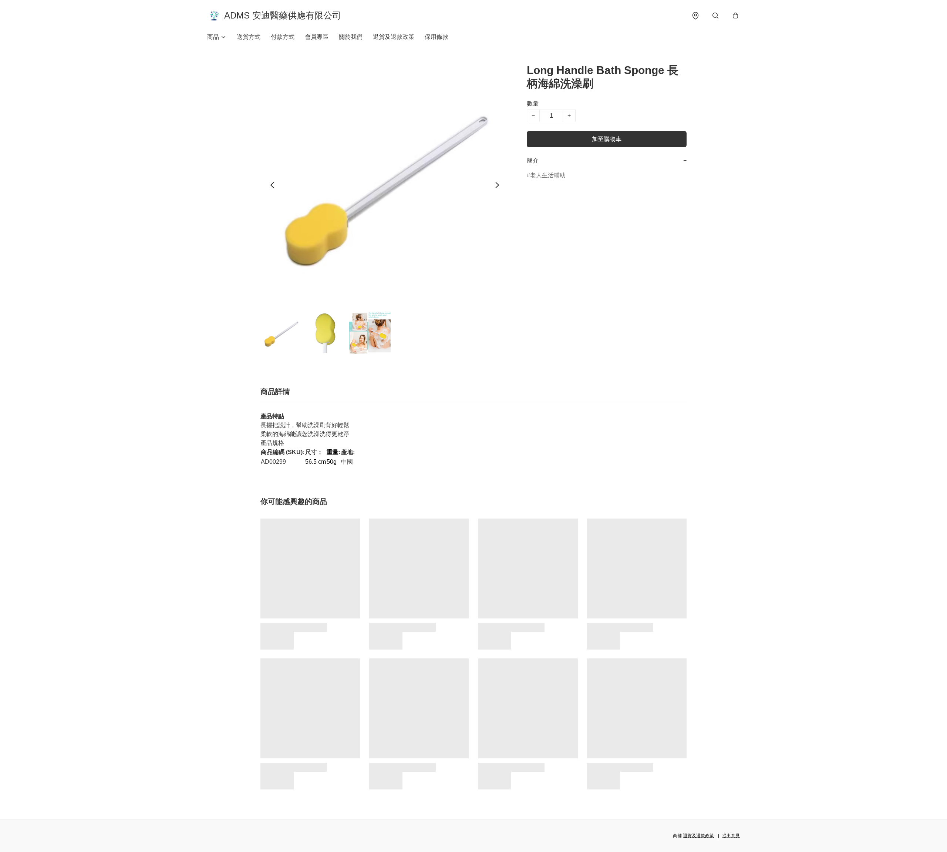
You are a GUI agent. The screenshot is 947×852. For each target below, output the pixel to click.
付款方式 (282, 37)
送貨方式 (248, 37)
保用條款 (436, 37)
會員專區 (316, 37)
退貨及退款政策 (393, 37)
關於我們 (351, 37)
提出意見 (731, 835)
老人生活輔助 (548, 175)
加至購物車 (606, 139)
